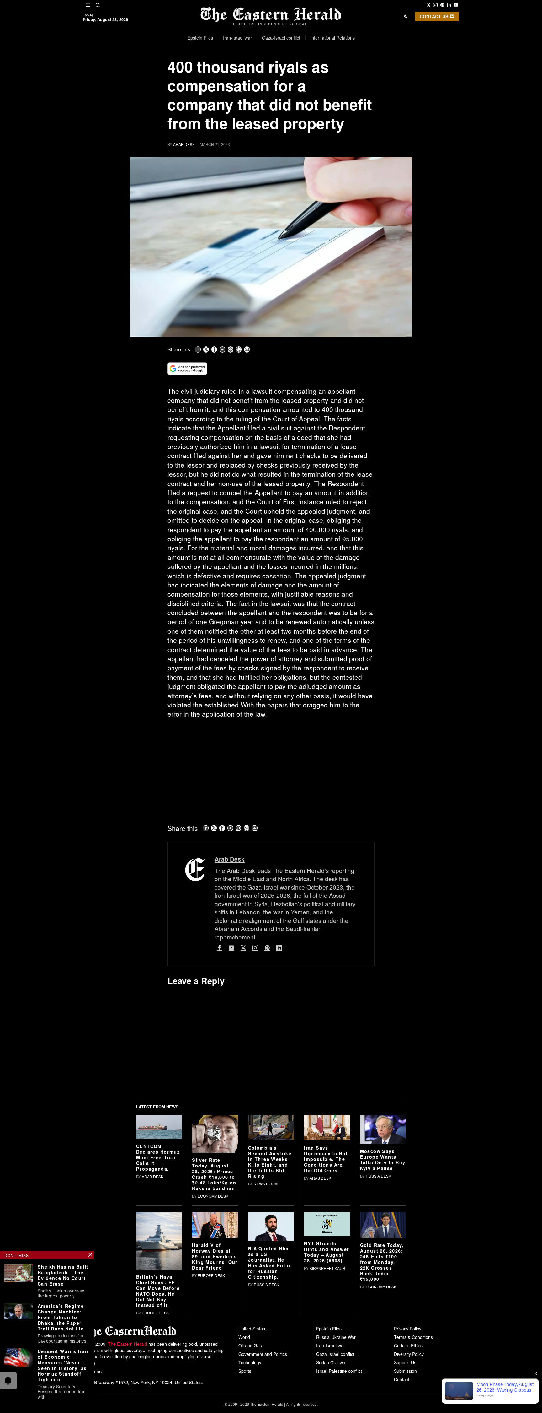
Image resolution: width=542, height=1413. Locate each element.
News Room (266, 1276)
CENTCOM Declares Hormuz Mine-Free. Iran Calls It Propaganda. (158, 1250)
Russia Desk (378, 1268)
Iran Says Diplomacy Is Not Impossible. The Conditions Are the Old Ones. (326, 1251)
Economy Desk (213, 1288)
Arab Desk (184, 144)
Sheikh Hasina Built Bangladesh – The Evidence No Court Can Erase (63, 1275)
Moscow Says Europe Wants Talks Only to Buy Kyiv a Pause (383, 1252)
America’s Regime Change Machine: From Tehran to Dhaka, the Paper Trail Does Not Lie (61, 1317)
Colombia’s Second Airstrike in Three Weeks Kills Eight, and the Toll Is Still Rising (269, 1254)
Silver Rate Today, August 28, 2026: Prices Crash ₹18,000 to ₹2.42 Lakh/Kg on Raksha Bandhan (214, 1267)
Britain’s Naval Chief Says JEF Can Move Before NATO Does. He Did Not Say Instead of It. (158, 1383)
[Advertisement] (271, 770)
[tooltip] (428, 5)
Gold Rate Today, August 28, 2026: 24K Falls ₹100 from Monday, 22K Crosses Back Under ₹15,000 (382, 1354)
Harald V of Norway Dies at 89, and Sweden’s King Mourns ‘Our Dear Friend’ (214, 1349)
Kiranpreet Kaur (327, 1360)
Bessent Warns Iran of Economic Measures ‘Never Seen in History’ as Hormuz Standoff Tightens (63, 1365)
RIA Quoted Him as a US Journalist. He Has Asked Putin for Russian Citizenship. (269, 1355)
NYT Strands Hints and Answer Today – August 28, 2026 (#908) (326, 1344)
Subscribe (317, 70)
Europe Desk (155, 1405)
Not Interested (266, 70)
